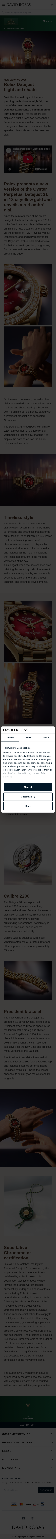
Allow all (28, 787)
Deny (28, 806)
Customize (26, 796)
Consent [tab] (10, 737)
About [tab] (46, 737)
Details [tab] (28, 737)
